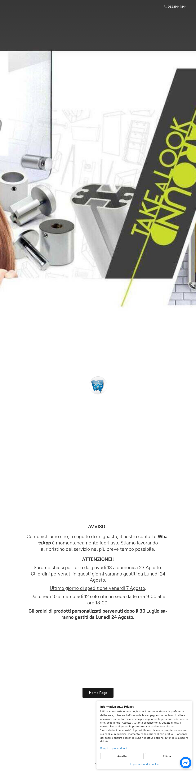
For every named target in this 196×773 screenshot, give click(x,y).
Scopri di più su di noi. (114, 748)
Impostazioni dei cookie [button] (144, 764)
